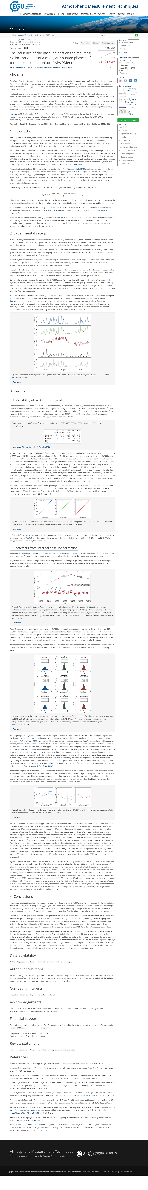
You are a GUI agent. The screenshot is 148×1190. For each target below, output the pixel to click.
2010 (82, 169)
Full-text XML (125, 46)
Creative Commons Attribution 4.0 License (82, 1172)
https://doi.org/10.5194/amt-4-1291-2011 (89, 1095)
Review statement (127, 160)
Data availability (126, 144)
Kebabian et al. (66, 164)
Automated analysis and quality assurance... (131, 100)
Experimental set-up (128, 133)
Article (75, 43)
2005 (75, 164)
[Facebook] (130, 80)
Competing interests (128, 150)
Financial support (127, 157)
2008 (80, 164)
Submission (49, 14)
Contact (106, 1172)
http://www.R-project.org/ (30, 1120)
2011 (17, 288)
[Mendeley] (120, 80)
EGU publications (126, 14)
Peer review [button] (72, 14)
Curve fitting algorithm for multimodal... (131, 90)
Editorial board (88, 14)
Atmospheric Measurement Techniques (100, 6)
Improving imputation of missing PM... (131, 110)
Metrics (96, 43)
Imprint (114, 1172)
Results (123, 137)
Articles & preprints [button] (32, 14)
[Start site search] (136, 35)
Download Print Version (22, 447)
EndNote (123, 52)
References (124, 164)
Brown (32, 153)
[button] (98, 35)
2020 (35, 741)
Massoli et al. (74, 169)
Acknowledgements (128, 153)
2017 (17, 213)
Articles (13, 35)
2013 (55, 210)
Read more (124, 73)
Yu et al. (86, 210)
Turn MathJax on (129, 120)
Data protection (126, 1172)
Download (17, 382)
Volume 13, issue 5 (25, 35)
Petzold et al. (47, 210)
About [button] (112, 14)
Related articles (108, 43)
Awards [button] (102, 14)
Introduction (125, 130)
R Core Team (27, 741)
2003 (38, 153)
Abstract (123, 127)
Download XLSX (45, 447)
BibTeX (122, 49)
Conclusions (125, 140)
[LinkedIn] (135, 80)
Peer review (85, 43)
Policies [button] (60, 14)
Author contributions (128, 147)
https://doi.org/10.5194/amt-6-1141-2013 (27, 1113)
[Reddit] (125, 80)
